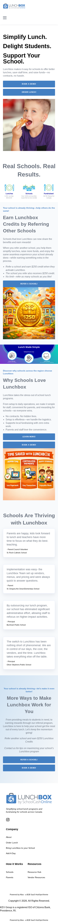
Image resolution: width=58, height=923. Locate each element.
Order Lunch (12, 842)
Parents (9, 877)
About (8, 837)
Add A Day (11, 853)
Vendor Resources (36, 877)
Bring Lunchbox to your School (20, 848)
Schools (9, 872)
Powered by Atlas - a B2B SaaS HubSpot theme (29, 895)
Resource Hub (34, 872)
